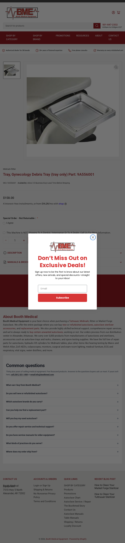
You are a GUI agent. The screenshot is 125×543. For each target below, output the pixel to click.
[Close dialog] (93, 237)
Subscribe (62, 297)
